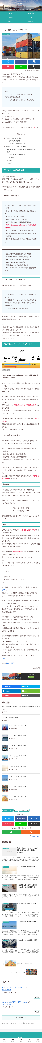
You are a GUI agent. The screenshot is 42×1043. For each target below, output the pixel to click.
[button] (34, 67)
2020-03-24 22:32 (6, 1004)
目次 (18, 134)
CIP (17, 810)
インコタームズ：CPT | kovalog (13, 987)
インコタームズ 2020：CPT (18, 796)
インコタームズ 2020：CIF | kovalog (14, 1002)
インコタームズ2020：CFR (17, 735)
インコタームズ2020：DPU (17, 776)
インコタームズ (8, 810)
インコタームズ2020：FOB (17, 746)
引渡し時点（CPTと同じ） (17, 154)
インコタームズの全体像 (13, 138)
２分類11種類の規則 (13, 141)
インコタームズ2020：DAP (17, 786)
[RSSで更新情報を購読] (30, 832)
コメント (11, 163)
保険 (10, 160)
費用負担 (11, 157)
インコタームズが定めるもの (16, 143)
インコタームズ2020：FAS (17, 756)
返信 (37, 997)
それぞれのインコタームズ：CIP (16, 146)
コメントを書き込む (21, 1017)
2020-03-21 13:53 (6, 990)
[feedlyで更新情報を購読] (11, 832)
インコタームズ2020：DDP (17, 766)
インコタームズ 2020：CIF (17, 725)
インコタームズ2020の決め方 (11, 717)
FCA (3, 658)
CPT (3, 590)
